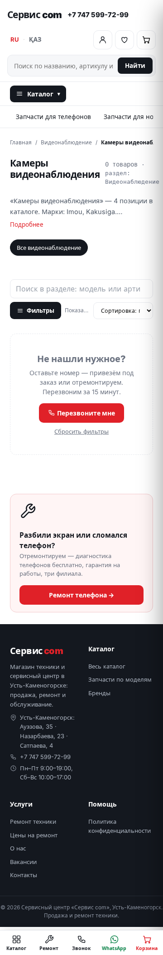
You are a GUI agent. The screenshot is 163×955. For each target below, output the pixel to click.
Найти (135, 65)
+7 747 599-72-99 (98, 14)
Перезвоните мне (85, 413)
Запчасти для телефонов (53, 116)
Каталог (43, 94)
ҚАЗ (35, 39)
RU (14, 39)
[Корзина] (146, 39)
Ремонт (48, 948)
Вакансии (23, 861)
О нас (18, 848)
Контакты (23, 875)
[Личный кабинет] (102, 39)
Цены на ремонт (34, 835)
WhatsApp (114, 948)
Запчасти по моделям (120, 679)
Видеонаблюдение (66, 142)
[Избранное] (124, 39)
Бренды (99, 693)
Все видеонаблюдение (49, 247)
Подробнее (26, 224)
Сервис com (34, 14)
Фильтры (40, 310)
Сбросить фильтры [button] (81, 431)
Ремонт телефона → (81, 595)
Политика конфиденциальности (119, 826)
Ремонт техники (33, 821)
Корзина (147, 948)
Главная (21, 142)
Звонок (81, 948)
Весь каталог (106, 666)
